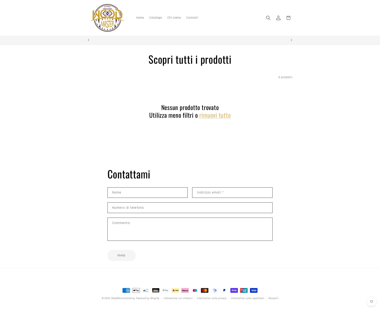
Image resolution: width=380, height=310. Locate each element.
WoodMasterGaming (123, 298)
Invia (121, 255)
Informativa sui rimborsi (178, 298)
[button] (268, 18)
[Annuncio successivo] (291, 40)
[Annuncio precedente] (88, 40)
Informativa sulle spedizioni (247, 298)
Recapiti (273, 298)
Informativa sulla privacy (212, 298)
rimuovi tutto (215, 115)
